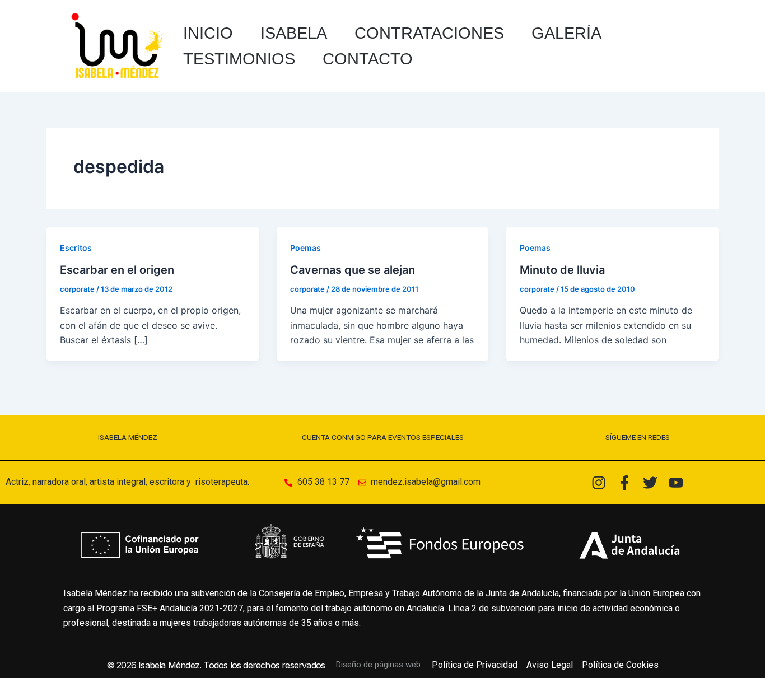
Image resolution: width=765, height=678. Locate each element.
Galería (566, 33)
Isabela (293, 33)
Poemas (305, 248)
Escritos (76, 248)
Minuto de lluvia (562, 270)
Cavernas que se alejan (352, 270)
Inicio (208, 33)
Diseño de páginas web (378, 665)
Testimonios (239, 59)
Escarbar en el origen (117, 270)
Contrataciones (429, 33)
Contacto (368, 59)
